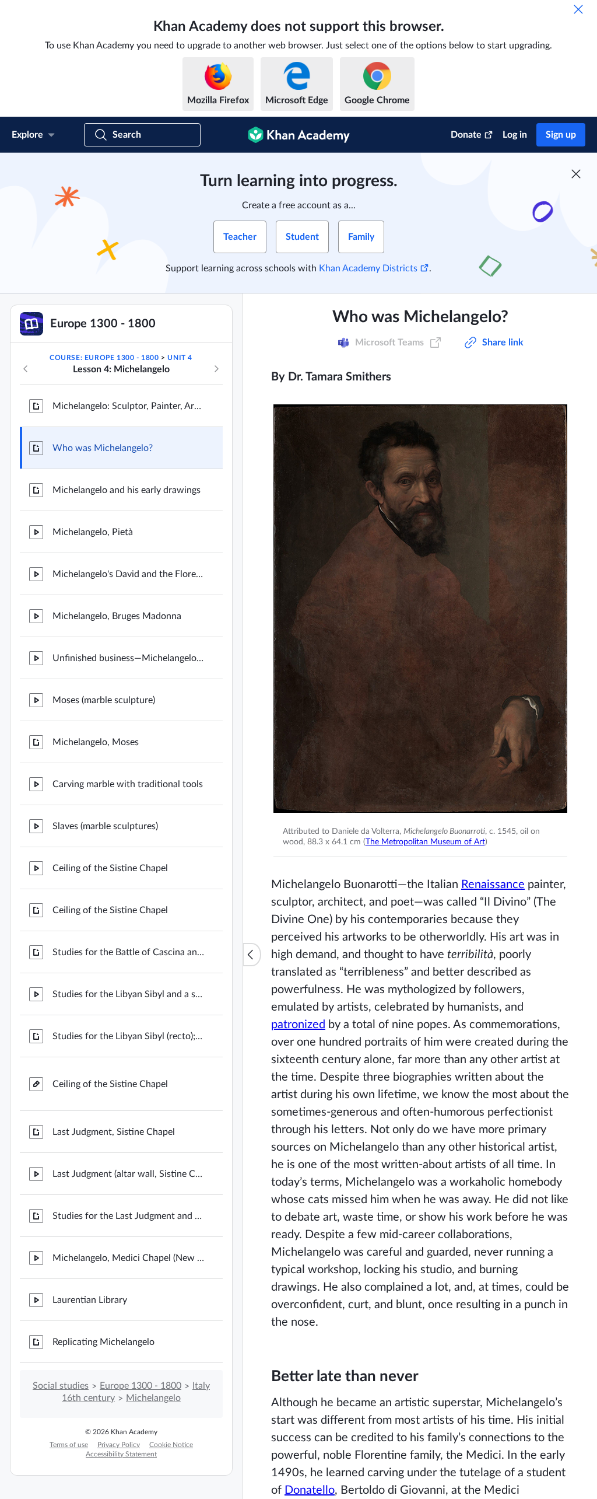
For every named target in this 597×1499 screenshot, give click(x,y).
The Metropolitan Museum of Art (425, 842)
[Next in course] (216, 369)
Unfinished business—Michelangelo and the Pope (128, 658)
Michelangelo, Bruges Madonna (116, 616)
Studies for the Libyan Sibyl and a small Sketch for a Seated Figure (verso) (128, 994)
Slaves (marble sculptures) (105, 826)
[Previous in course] (26, 369)
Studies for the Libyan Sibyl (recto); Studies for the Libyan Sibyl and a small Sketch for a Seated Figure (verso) (128, 1036)
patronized (298, 1024)
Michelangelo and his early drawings (126, 490)
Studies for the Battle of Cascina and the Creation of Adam (128, 952)
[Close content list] (252, 954)
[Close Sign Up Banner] (576, 174)
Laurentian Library (89, 1300)
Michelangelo (153, 1398)
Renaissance (493, 884)
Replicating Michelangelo (103, 1342)
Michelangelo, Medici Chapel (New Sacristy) (128, 1258)
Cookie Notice (171, 1444)
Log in (515, 134)
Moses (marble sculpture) (103, 700)
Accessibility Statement (121, 1454)
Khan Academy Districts (368, 268)
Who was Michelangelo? (102, 448)
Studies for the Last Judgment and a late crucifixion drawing (128, 1216)
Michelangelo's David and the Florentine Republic (128, 574)
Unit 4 (179, 357)
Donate (466, 134)
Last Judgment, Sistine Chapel (113, 1132)
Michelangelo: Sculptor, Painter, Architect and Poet (128, 406)
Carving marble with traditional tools (127, 784)
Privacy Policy (118, 1444)
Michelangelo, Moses (95, 742)
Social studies (61, 1385)
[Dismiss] (578, 9)
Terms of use (69, 1444)
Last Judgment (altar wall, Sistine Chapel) (128, 1174)
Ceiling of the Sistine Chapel (110, 868)
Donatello (310, 1490)
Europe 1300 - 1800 (140, 1385)
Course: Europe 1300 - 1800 (104, 357)
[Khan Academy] (299, 134)
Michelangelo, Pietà (92, 532)
